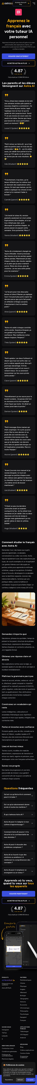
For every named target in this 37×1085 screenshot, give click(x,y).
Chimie (22, 983)
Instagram (5, 1030)
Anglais (22, 989)
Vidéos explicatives (27, 1050)
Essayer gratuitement (18, 56)
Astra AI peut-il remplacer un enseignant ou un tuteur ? (15, 871)
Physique (23, 986)
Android (23, 1038)
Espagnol (23, 1017)
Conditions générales (9, 1051)
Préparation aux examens (7, 984)
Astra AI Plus (7, 980)
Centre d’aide (25, 1053)
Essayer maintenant (18, 894)
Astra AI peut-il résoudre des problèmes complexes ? (15, 846)
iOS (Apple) (24, 1034)
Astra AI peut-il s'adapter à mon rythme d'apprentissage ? (16, 823)
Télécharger (24, 1031)
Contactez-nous (7, 1048)
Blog (21, 1047)
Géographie (24, 999)
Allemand (23, 992)
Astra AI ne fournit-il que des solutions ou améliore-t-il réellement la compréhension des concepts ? (17, 859)
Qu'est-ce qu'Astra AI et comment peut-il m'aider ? (17, 795)
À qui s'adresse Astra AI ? (14, 814)
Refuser (20, 1080)
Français (23, 1020)
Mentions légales (8, 1059)
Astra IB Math (6, 988)
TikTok (4, 1033)
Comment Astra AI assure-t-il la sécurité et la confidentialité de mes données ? (16, 834)
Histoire (23, 1002)
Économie (23, 1005)
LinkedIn (5, 1036)
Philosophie (24, 1011)
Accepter (30, 1080)
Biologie (23, 995)
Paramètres (9, 1080)
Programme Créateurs (24, 1056)
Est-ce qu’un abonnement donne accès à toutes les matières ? (16, 806)
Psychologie (24, 1014)
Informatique (24, 1008)
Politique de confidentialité (7, 1055)
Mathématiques (25, 980)
